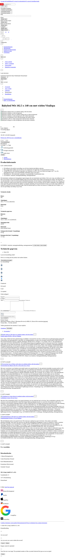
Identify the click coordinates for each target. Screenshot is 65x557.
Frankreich (3, 75)
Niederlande (17, 75)
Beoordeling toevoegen (6, 260)
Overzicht (7, 87)
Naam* (3, 297)
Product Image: (4, 320)
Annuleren (3, 328)
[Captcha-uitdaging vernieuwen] (2, 314)
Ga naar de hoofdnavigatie (32, 1)
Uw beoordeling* (5, 262)
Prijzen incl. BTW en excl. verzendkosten (11, 137)
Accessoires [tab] (7, 331)
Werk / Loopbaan (9, 63)
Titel (2, 300)
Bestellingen (8, 94)
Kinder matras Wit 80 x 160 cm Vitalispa (11, 336)
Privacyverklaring (31, 523)
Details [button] (5, 157)
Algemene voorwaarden (11, 523)
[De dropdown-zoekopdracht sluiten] (5, 6)
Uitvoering (3, 129)
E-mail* (3, 298)
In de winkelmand (5, 142)
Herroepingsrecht (21, 523)
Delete (7, 543)
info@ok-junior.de (9, 487)
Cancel (2, 543)
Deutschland (24, 75)
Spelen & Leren (8, 51)
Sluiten (2, 554)
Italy (13, 75)
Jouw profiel (8, 88)
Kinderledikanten (8, 47)
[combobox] (8, 4)
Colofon (3, 523)
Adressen (7, 90)
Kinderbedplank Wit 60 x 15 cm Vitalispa (11, 418)
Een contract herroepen (41, 523)
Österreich (9, 75)
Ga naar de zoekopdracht (19, 1)
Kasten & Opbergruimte (10, 49)
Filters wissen (4, 30)
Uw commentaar (5, 310)
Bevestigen (3, 78)
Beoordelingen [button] (7, 159)
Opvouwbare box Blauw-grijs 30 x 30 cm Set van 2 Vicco (15, 365)
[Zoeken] (2, 6)
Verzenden (9, 328)
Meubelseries (7, 48)
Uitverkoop (7, 52)
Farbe (2, 128)
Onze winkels (8, 61)
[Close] (9, 30)
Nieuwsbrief (8, 65)
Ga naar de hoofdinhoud (7, 1)
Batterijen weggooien (10, 67)
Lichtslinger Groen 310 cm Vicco (9, 398)
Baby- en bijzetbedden (9, 100)
